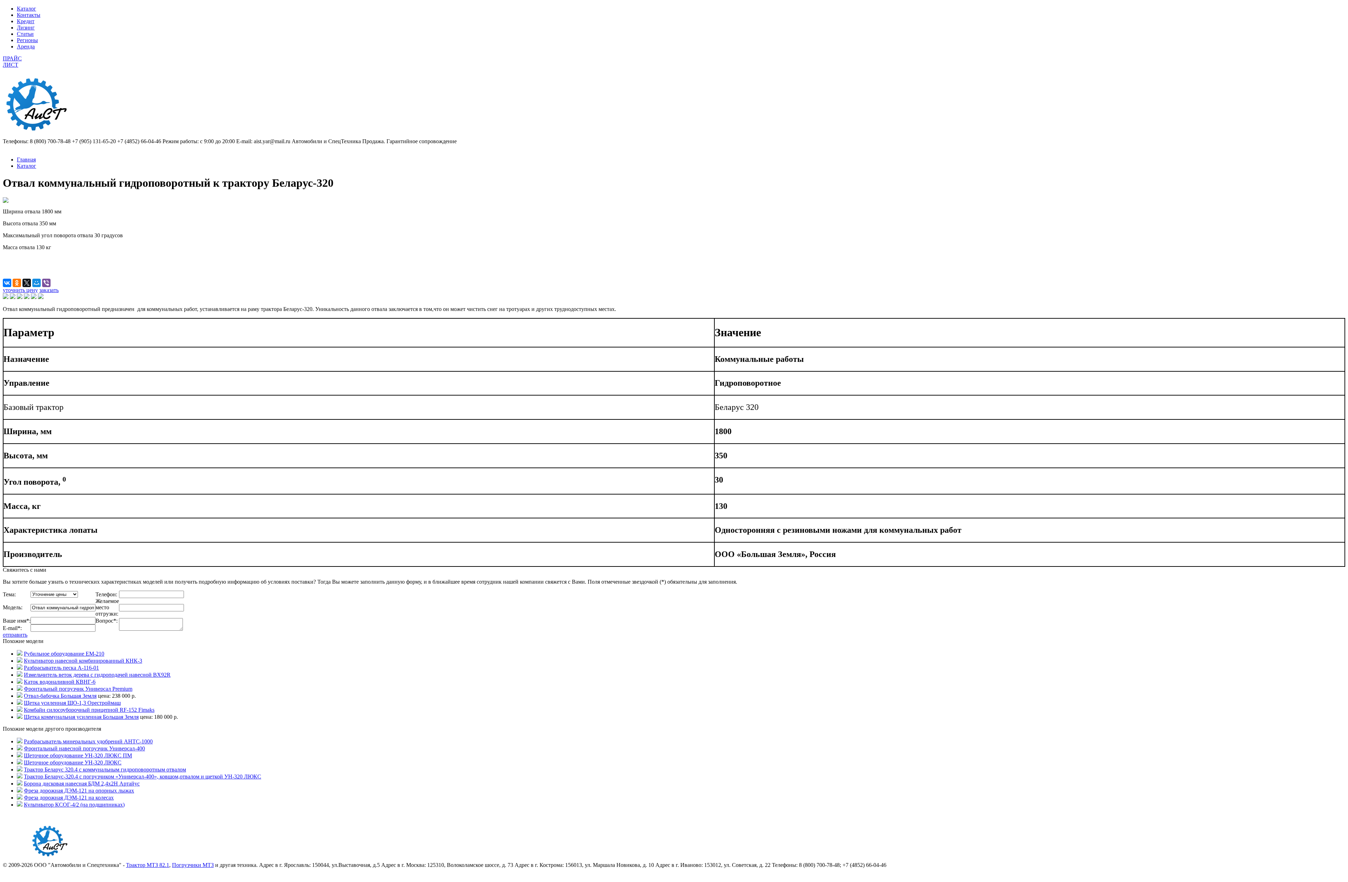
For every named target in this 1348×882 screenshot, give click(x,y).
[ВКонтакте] (7, 283)
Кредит (25, 21)
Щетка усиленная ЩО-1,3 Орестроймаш (72, 703)
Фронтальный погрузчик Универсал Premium (78, 689)
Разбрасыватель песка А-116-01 (61, 668)
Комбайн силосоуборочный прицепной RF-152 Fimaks (89, 710)
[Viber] (46, 283)
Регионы (27, 40)
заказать (49, 290)
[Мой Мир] (36, 283)
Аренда (26, 46)
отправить (15, 635)
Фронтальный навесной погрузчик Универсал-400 (84, 748)
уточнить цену (20, 290)
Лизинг (26, 28)
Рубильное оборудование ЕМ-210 (64, 654)
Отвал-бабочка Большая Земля (60, 696)
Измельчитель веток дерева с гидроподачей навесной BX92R (97, 675)
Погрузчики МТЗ (193, 865)
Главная (26, 160)
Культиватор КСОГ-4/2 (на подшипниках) (74, 805)
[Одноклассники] (17, 283)
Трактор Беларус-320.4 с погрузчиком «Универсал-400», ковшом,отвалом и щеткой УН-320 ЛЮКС (142, 777)
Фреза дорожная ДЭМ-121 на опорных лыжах (79, 791)
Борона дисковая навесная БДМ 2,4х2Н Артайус (82, 784)
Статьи (25, 34)
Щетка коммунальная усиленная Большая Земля (81, 717)
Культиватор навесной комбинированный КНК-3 (83, 661)
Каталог (26, 9)
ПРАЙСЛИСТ (12, 61)
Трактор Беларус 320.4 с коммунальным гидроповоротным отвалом (105, 769)
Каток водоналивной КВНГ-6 (59, 682)
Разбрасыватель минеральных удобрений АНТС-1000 (88, 741)
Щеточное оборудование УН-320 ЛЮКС (72, 762)
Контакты (28, 15)
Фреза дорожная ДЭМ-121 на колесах (69, 798)
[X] (26, 283)
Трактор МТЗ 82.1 (147, 865)
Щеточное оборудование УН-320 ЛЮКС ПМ (78, 755)
